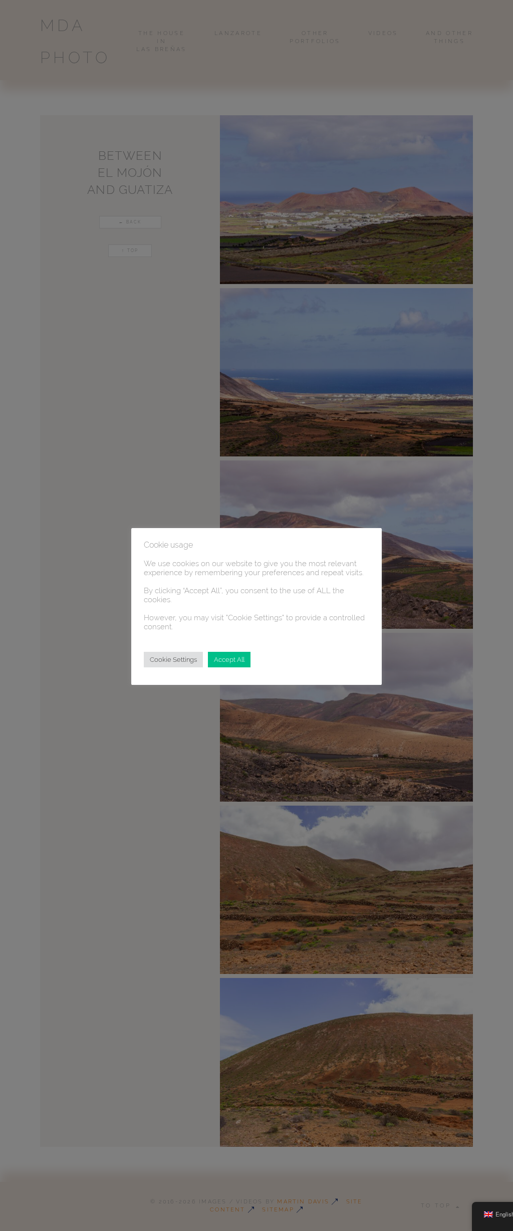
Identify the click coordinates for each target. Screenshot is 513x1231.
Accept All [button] (229, 659)
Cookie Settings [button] (173, 659)
